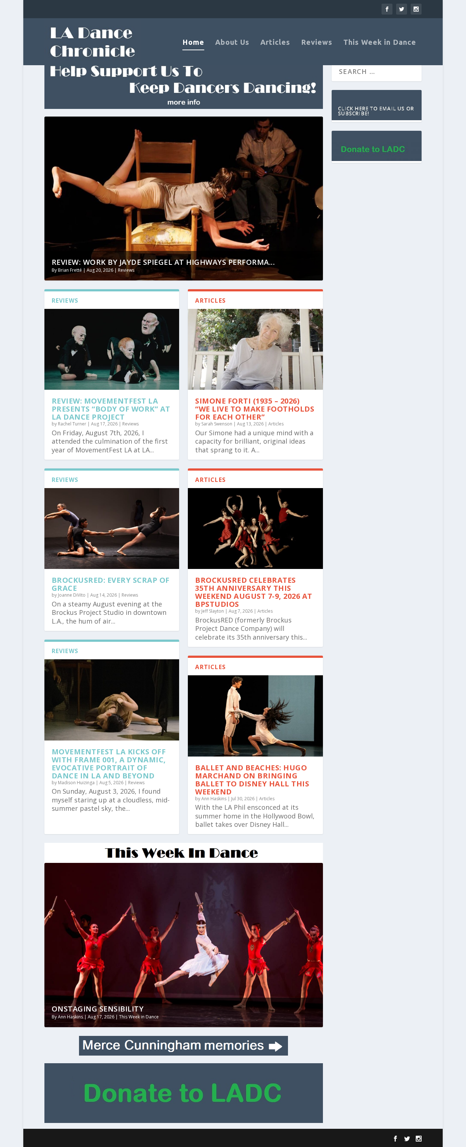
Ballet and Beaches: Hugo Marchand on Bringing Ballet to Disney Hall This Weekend (252, 780)
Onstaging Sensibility (98, 1009)
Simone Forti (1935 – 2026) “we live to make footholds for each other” (254, 409)
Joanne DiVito (72, 595)
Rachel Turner (72, 424)
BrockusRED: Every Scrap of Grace (111, 584)
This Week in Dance (379, 42)
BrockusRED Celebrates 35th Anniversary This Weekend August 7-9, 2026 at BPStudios (253, 592)
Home (193, 42)
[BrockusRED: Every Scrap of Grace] (111, 528)
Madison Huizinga (76, 782)
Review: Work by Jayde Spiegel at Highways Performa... (163, 262)
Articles (275, 42)
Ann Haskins (213, 799)
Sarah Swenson (216, 424)
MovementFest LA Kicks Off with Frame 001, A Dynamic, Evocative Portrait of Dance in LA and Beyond (109, 764)
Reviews (316, 42)
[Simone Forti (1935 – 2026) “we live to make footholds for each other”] (255, 349)
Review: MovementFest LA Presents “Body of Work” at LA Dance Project (111, 409)
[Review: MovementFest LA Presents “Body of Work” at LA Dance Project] (111, 349)
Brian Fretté (70, 270)
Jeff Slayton (212, 611)
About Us (232, 42)
